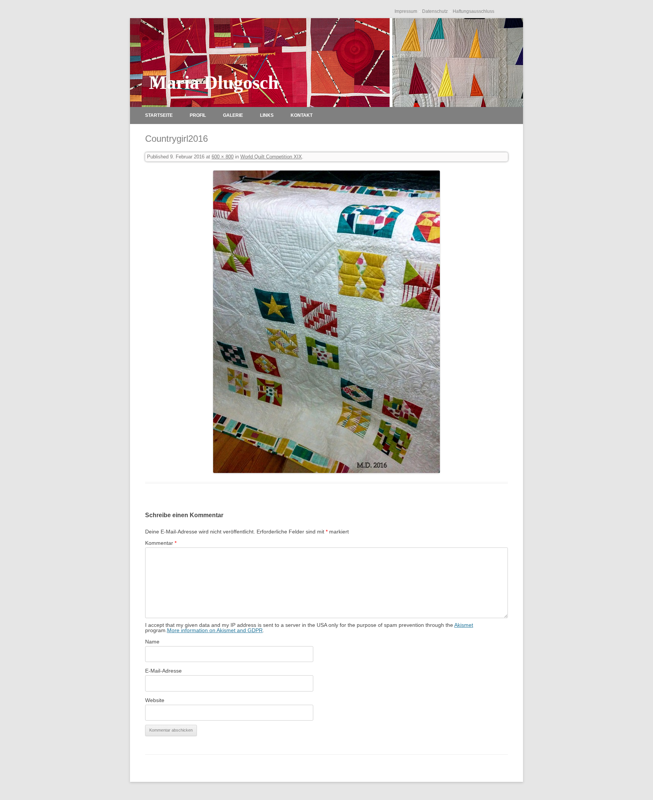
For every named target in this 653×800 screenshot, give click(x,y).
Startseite (159, 115)
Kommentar (160, 543)
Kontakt (302, 115)
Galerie (233, 115)
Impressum (406, 11)
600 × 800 (223, 157)
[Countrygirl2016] (326, 322)
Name (152, 642)
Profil (198, 115)
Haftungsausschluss (473, 11)
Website (154, 700)
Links (267, 115)
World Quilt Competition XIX (271, 157)
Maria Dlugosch (214, 82)
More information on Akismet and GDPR (215, 630)
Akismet (463, 625)
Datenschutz (435, 11)
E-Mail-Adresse (163, 671)
